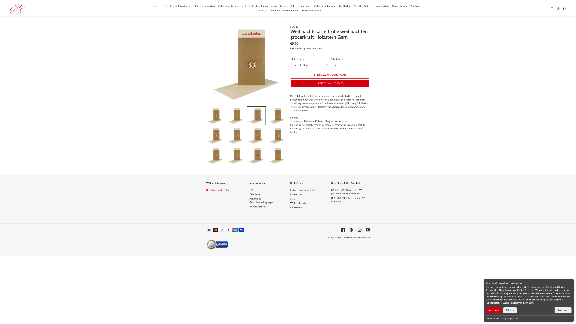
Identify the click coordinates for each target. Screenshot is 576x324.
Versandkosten (314, 48)
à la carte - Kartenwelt (342, 237)
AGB (292, 198)
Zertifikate (254, 194)
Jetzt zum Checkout (330, 83)
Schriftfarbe (337, 59)
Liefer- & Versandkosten (302, 189)
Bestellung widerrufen (218, 189)
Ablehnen (510, 310)
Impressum (513, 318)
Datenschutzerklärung (496, 318)
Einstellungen (563, 310)
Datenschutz (297, 194)
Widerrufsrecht (257, 206)
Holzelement (297, 59)
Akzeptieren (493, 310)
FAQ (251, 189)
